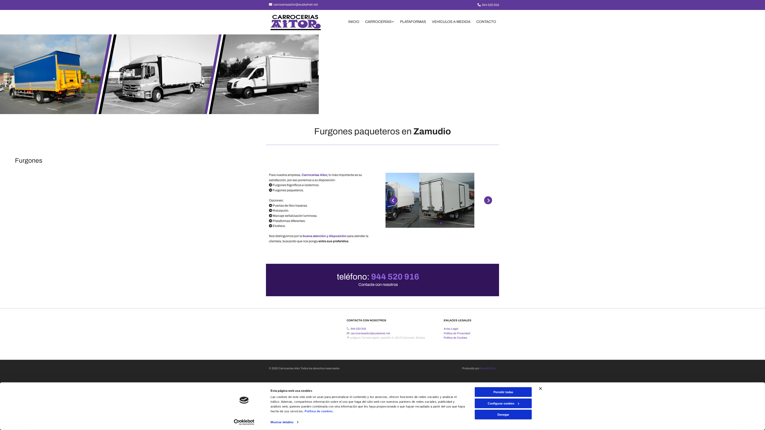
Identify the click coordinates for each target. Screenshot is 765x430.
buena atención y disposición (325, 236)
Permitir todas (503, 392)
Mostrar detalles (282, 422)
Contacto (486, 22)
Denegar (503, 414)
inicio (353, 22)
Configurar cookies (501, 403)
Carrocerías (378, 22)
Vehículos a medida (451, 22)
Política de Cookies (455, 337)
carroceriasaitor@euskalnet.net (295, 4)
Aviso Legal (451, 328)
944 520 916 (490, 5)
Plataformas (413, 22)
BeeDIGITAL (488, 368)
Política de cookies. (319, 411)
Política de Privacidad (457, 333)
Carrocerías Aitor (314, 175)
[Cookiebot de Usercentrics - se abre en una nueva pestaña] (244, 422)
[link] (376, 22)
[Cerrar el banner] (540, 388)
